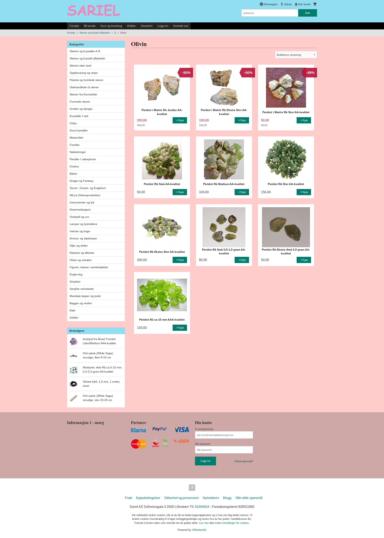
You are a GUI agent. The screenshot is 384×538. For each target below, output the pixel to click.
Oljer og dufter (79, 245)
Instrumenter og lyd (82, 202)
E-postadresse (204, 429)
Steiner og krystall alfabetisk (87, 58)
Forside (74, 25)
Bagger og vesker (81, 303)
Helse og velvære (81, 260)
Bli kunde (90, 25)
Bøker (73, 173)
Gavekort (146, 25)
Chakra (74, 166)
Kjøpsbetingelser (148, 498)
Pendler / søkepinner (83, 159)
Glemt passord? (244, 461)
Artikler (131, 25)
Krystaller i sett (79, 116)
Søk (307, 12)
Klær (72, 310)
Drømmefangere (80, 209)
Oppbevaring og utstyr (84, 72)
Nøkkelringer (78, 152)
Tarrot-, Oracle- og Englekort (88, 188)
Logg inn (162, 25)
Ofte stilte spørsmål (249, 498)
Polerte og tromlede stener (86, 80)
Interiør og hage (80, 231)
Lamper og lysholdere (83, 224)
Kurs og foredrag (111, 25)
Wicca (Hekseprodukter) (85, 195)
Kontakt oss (180, 25)
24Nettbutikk (199, 529)
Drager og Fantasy (81, 180)
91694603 (202, 506)
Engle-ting (76, 274)
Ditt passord (202, 443)
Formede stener (80, 101)
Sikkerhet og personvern (181, 498)
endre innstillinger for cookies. (232, 522)
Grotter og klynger (81, 108)
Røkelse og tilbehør (82, 252)
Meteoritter (76, 137)
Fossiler (75, 144)
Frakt (128, 498)
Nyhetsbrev (211, 498)
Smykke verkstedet (82, 288)
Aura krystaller (79, 130)
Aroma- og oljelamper (83, 238)
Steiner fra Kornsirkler (83, 94)
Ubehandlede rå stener (84, 87)
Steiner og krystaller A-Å (85, 51)
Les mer (204, 522)
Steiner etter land (80, 65)
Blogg (227, 498)
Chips (73, 123)
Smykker (75, 281)
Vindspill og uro (79, 216)
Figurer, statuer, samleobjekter (89, 267)
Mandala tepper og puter (85, 296)
